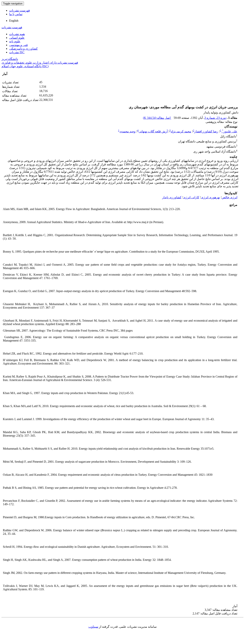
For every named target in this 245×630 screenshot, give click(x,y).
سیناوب (93, 626)
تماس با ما (15, 14)
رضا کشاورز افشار (206, 131)
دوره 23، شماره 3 (215, 117)
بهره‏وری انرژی (210, 197)
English (13, 20)
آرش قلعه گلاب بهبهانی (153, 131)
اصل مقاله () (157, 117)
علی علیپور (229, 131)
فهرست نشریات (19, 10)
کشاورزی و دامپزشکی (23, 48)
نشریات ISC (16, 52)
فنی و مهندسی (18, 45)
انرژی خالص (229, 197)
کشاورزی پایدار (171, 197)
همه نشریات (17, 34)
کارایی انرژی (191, 197)
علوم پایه (14, 41)
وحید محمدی (127, 131)
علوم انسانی (17, 37)
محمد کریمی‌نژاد (181, 131)
